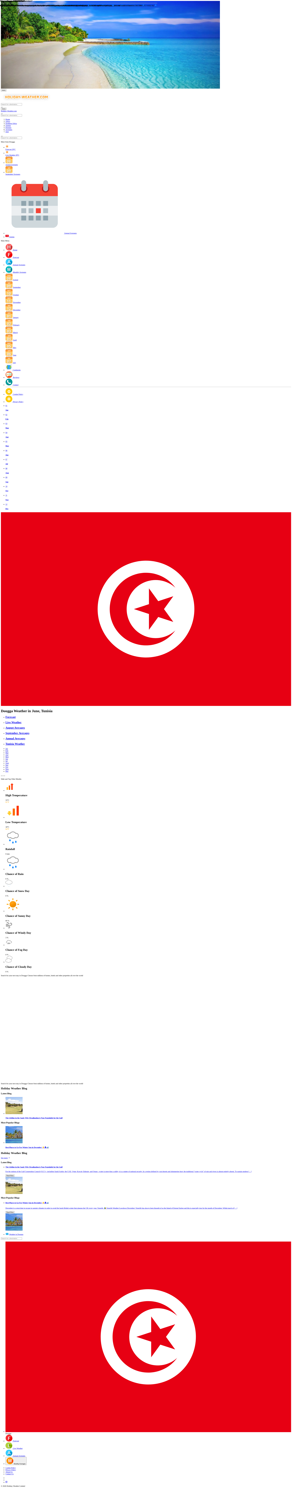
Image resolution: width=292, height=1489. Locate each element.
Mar (6, 753)
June (7, 132)
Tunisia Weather (15, 743)
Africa (7, 121)
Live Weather (13, 722)
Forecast (10, 716)
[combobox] (11, 104)
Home (7, 119)
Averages (8, 130)
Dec (6, 771)
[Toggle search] (2, 107)
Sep (6, 765)
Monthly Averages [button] (19, 272)
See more (4, 1158)
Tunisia (8, 126)
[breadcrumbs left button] (2, 136)
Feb (6, 751)
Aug (7, 763)
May (7, 757)
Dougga (8, 128)
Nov (7, 769)
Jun (6, 759)
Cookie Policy (10, 1468)
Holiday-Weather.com (9, 111)
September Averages (17, 733)
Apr (6, 755)
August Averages (15, 727)
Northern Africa (11, 123)
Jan (6, 749)
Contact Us (9, 1474)
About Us (9, 1472)
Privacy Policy (10, 1470)
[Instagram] (148, 1482)
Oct (6, 767)
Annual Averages (15, 738)
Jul (6, 761)
